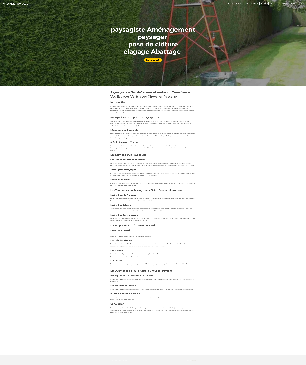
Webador (194, 360)
